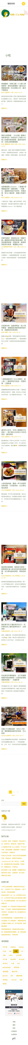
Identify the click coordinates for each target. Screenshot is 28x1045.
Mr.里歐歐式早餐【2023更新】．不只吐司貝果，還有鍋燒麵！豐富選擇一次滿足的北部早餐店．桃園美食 (13, 849)
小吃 (12, 92)
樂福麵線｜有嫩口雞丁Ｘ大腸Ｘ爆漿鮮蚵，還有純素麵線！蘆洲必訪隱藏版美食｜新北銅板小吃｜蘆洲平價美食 (13, 87)
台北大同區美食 (6, 490)
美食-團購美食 (5, 144)
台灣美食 (14, 1031)
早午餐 (5, 959)
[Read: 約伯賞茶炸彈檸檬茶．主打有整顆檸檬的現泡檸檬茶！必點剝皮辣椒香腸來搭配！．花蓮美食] (14, 663)
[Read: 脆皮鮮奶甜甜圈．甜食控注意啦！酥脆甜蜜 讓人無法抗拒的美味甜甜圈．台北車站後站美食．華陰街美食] (14, 554)
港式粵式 (5, 963)
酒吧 (11, 976)
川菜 (22, 951)
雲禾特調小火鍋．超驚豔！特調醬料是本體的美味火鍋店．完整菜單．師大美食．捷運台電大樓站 (13, 872)
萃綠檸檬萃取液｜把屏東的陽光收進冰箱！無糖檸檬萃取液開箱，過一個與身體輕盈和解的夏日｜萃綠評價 (13, 932)
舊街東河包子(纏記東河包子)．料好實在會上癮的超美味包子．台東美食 (13, 627)
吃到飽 (4, 951)
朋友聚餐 (13, 959)
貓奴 (14, 1025)
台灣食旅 (14, 1034)
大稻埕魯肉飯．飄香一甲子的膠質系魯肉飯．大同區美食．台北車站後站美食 (13, 485)
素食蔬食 (16, 967)
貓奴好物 (14, 971)
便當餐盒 (13, 947)
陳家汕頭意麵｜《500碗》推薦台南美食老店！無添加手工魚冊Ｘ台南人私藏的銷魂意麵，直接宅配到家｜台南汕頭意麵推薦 (13, 138)
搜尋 (2, 800)
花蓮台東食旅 (5, 631)
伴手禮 (5, 947)
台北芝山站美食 (6, 736)
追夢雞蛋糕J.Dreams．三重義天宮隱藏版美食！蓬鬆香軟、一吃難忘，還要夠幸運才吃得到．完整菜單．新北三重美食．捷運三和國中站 (13, 191)
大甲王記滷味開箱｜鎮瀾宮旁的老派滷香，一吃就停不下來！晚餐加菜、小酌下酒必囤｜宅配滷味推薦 (13, 889)
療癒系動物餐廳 (6, 967)
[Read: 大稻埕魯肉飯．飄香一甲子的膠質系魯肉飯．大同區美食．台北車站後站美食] (14, 471)
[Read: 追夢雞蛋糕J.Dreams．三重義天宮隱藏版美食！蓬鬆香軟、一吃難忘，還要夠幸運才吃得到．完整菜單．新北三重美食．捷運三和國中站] (14, 176)
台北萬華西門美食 (6, 247)
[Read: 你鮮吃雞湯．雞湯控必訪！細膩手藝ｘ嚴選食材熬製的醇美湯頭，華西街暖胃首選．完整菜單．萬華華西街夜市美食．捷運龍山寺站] (14, 227)
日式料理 (18, 955)
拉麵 (4, 955)
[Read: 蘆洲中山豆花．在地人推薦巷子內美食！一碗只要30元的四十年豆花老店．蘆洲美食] (14, 417)
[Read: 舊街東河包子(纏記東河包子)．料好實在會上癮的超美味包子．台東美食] (14, 612)
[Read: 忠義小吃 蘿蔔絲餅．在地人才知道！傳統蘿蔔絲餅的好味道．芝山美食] (14, 716)
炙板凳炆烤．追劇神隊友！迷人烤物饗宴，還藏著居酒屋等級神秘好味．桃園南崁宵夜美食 (13, 328)
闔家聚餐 (19, 976)
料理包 (11, 955)
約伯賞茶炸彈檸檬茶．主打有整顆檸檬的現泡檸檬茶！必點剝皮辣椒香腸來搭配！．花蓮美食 (13, 677)
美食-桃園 (4, 332)
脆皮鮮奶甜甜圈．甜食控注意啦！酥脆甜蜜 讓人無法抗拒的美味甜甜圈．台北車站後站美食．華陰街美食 (13, 570)
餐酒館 (5, 984)
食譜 (21, 980)
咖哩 (10, 951)
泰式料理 (21, 959)
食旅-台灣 (14, 144)
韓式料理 (14, 980)
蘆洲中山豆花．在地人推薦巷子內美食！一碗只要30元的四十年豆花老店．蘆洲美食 (13, 432)
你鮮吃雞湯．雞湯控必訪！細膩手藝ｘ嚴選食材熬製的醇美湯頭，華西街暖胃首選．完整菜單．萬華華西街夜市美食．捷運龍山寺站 (13, 241)
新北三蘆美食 (5, 92)
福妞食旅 (11, 3)
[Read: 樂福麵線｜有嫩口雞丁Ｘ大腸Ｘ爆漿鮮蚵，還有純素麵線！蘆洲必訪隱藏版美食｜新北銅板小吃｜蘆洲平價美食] (14, 73)
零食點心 (18, 576)
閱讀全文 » (4, 108)
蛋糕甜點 (5, 972)
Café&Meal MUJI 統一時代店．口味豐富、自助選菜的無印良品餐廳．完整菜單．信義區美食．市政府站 (12, 864)
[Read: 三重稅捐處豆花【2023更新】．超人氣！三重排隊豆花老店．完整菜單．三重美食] (14, 366)
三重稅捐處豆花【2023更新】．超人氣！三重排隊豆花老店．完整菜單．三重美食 (13, 381)
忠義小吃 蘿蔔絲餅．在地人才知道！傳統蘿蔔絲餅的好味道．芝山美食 (13, 731)
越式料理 (5, 976)
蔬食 (14, 1028)
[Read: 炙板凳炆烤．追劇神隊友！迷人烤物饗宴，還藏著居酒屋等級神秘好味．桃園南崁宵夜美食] (14, 313)
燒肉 (18, 963)
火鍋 (18, 247)
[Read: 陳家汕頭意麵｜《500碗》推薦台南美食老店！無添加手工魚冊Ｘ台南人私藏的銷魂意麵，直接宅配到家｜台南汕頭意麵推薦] (14, 124)
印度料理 (21, 947)
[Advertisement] (14, 32)
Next (14, 795)
